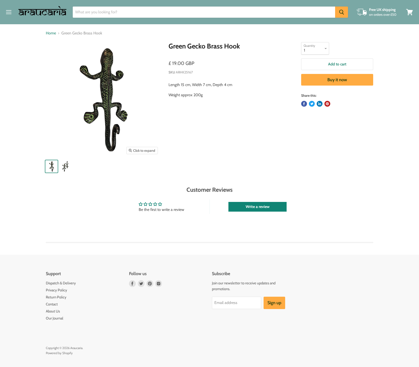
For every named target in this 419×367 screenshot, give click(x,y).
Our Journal (54, 318)
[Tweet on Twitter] (312, 104)
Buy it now (337, 79)
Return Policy (56, 297)
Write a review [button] (258, 206)
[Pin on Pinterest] (327, 104)
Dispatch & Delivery (61, 283)
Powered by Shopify (59, 353)
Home (51, 33)
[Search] (341, 12)
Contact (52, 304)
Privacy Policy (56, 290)
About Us (53, 311)
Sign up (274, 302)
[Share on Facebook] (304, 104)
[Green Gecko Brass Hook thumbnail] (51, 166)
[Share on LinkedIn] (319, 104)
